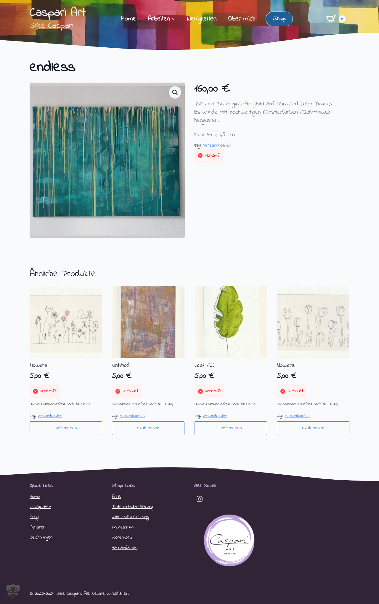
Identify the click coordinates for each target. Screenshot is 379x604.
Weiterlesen (66, 428)
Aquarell (37, 527)
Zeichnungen (41, 537)
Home (128, 19)
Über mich (241, 19)
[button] (175, 92)
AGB (116, 497)
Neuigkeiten (201, 19)
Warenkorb (122, 537)
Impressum (123, 527)
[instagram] (199, 499)
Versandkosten (217, 145)
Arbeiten (159, 19)
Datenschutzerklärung (132, 507)
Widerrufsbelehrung (130, 517)
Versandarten (124, 547)
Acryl (34, 517)
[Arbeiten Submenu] (175, 19)
